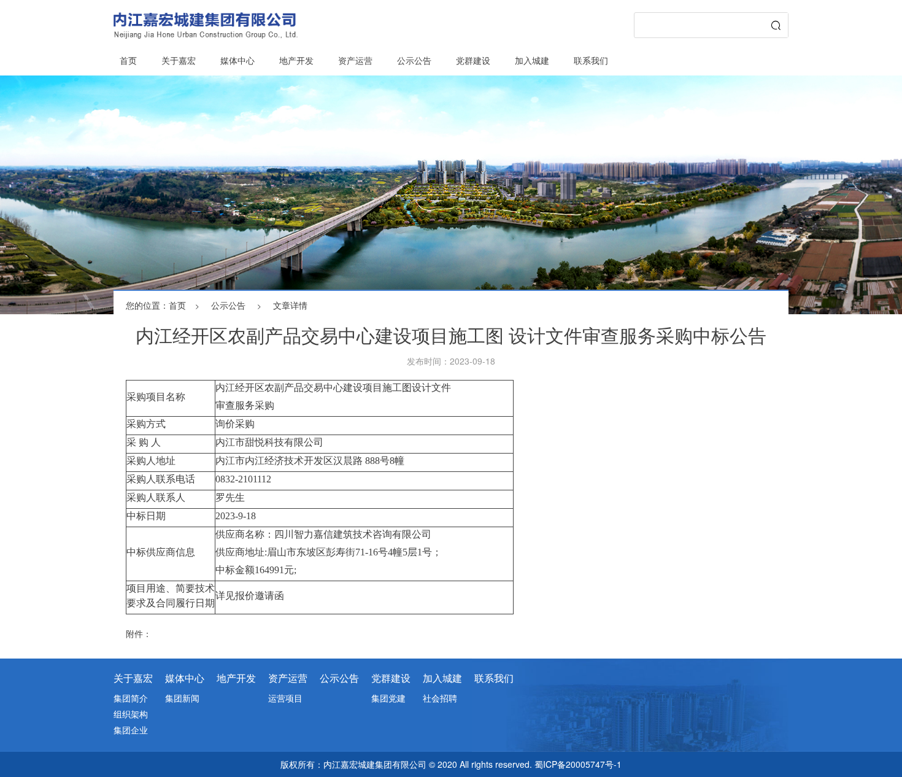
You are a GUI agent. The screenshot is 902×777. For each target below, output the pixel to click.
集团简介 (131, 698)
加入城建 (532, 60)
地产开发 (296, 60)
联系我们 (591, 60)
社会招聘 (440, 698)
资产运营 (355, 60)
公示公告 (414, 60)
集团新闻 (182, 698)
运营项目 (285, 698)
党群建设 (473, 60)
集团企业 (131, 730)
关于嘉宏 (178, 60)
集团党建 (388, 698)
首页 (128, 60)
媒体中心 (237, 60)
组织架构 (131, 714)
